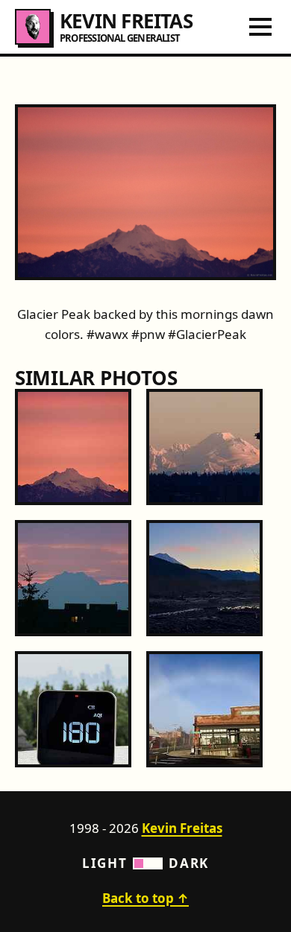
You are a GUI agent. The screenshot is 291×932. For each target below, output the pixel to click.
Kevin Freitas (182, 828)
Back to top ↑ (145, 898)
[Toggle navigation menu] (260, 26)
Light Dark (145, 863)
